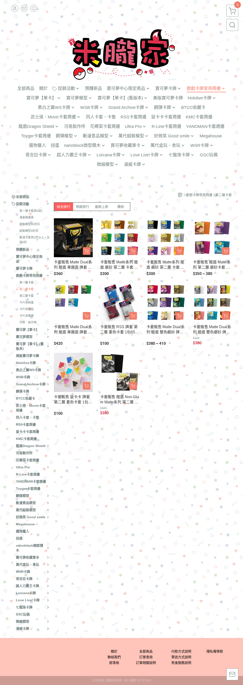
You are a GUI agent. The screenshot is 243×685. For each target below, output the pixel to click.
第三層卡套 (26, 296)
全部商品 (146, 651)
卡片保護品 (26, 309)
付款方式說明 (181, 651)
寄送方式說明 (181, 657)
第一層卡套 (26, 282)
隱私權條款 (214, 651)
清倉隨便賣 (26, 217)
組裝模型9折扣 (28, 231)
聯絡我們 (114, 657)
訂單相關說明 (146, 662)
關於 (114, 651)
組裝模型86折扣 (29, 224)
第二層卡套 (26, 289)
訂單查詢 (146, 657)
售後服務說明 (181, 662)
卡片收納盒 (26, 302)
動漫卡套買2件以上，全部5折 (34, 240)
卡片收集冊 (26, 315)
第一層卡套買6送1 (31, 211)
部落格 (114, 662)
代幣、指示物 (28, 322)
